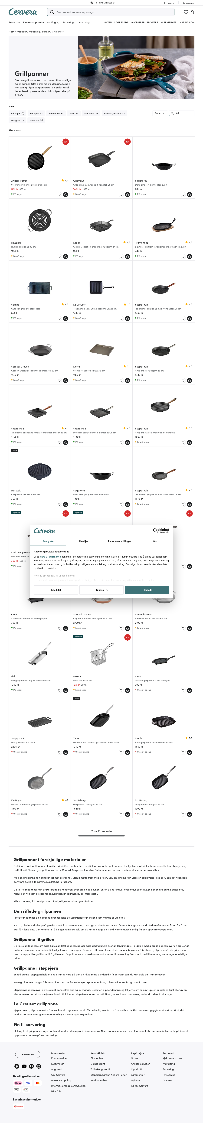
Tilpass (100, 590)
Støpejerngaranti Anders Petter (109, 1074)
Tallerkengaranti (100, 1069)
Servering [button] (68, 22)
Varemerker (168, 22)
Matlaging (169, 1063)
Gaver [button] (108, 22)
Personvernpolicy (61, 1080)
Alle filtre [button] (34, 120)
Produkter (14, 22)
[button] (52, 12)
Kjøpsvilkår (57, 1063)
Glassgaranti (98, 1063)
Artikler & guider (140, 1063)
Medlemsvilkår (99, 1080)
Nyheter (152, 22)
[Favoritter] (186, 12)
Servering (168, 1069)
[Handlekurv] (192, 12)
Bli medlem (97, 1058)
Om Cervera (58, 1074)
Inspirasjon (186, 22)
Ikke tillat (56, 590)
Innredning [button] (83, 22)
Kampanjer (138, 22)
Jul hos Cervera (139, 1085)
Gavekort (168, 1080)
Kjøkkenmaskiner (172, 1058)
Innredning (169, 1074)
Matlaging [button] (53, 22)
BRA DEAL (57, 1091)
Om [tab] (155, 541)
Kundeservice (59, 1058)
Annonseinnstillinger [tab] (119, 541)
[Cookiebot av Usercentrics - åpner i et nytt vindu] (155, 530)
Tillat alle (147, 590)
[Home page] (23, 14)
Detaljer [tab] (83, 541)
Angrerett (56, 1069)
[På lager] (23, 113)
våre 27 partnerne (50, 556)
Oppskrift (136, 1069)
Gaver (134, 1058)
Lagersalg (121, 22)
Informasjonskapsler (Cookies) (68, 1085)
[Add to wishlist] (59, 195)
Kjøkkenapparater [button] (33, 22)
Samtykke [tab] (48, 541)
